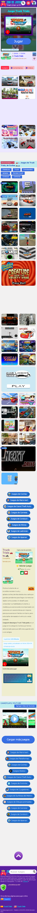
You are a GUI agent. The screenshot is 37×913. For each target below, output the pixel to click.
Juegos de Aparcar (19, 537)
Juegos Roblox (19, 771)
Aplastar (5, 173)
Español (7, 899)
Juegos (5, 68)
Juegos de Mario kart (19, 500)
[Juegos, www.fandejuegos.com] (12, 3)
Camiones (17, 177)
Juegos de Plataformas (19, 759)
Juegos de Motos (19, 525)
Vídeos (29, 68)
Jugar (18, 41)
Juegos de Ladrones (19, 531)
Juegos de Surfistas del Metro (19, 796)
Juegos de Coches (19, 494)
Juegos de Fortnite (19, 783)
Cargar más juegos (18, 739)
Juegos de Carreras (19, 512)
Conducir (6, 177)
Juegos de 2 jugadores (19, 789)
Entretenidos (28, 169)
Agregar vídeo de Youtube (25, 706)
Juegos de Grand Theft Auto (19, 506)
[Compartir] (34, 54)
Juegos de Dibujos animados (19, 802)
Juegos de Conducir (19, 519)
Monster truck (18, 173)
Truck (17, 169)
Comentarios (17, 68)
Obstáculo (6, 169)
